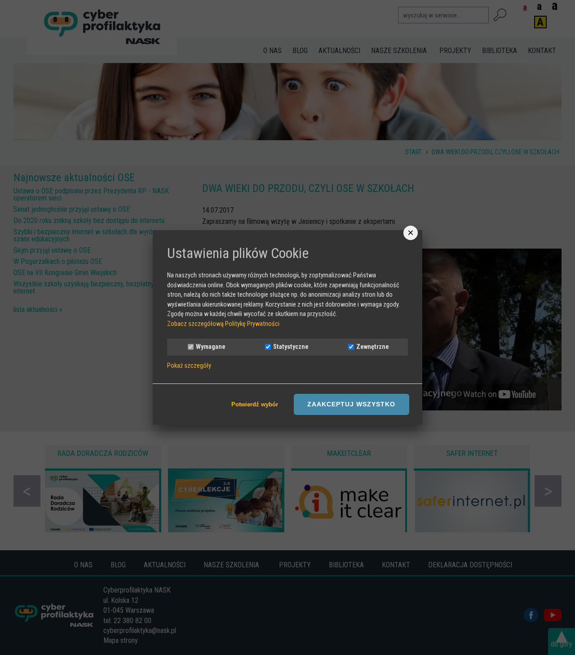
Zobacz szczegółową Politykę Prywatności (223, 324)
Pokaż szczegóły (189, 366)
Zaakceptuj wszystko (351, 404)
